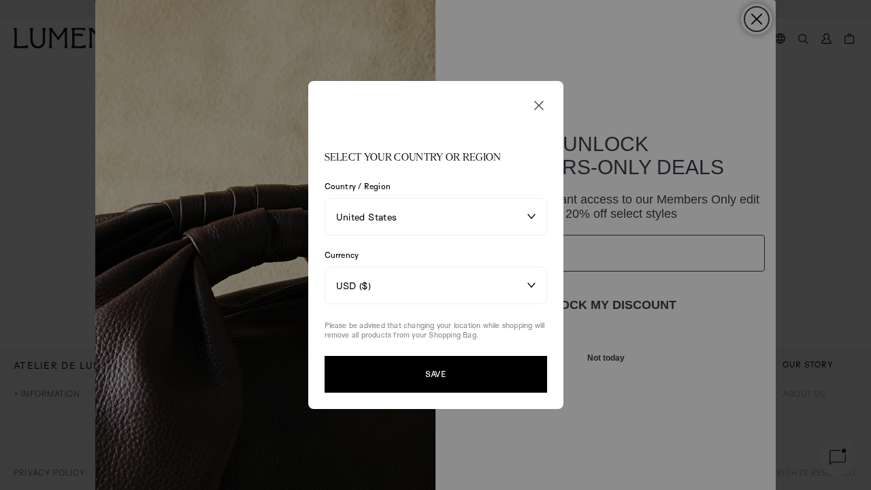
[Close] (539, 105)
